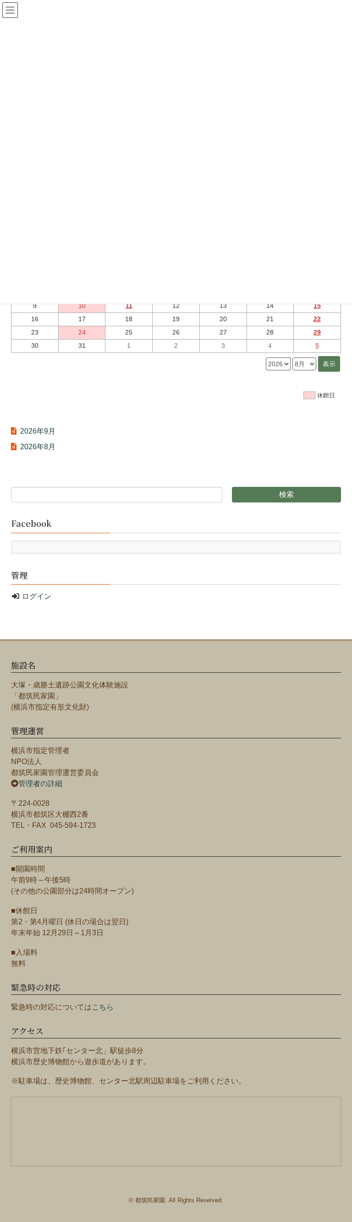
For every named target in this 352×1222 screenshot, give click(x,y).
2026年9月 (37, 431)
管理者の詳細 (40, 783)
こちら (103, 1007)
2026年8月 (37, 447)
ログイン (36, 596)
